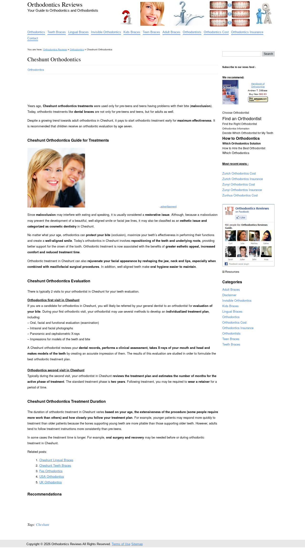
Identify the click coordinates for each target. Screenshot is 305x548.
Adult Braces (171, 32)
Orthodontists (192, 32)
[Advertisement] (114, 87)
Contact (32, 38)
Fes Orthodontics (50, 471)
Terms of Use (121, 544)
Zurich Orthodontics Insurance (242, 178)
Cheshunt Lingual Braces (56, 460)
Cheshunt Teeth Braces (55, 465)
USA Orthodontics (51, 476)
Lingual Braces (78, 32)
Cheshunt (42, 524)
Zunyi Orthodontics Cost (238, 184)
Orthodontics (36, 32)
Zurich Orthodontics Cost (239, 173)
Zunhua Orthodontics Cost (240, 195)
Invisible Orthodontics (106, 32)
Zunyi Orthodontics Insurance (242, 189)
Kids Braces (131, 32)
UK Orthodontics (50, 482)
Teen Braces (151, 32)
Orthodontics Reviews (54, 4)
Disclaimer (229, 295)
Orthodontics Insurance (247, 32)
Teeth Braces (56, 32)
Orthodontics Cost (216, 32)
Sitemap (137, 544)
